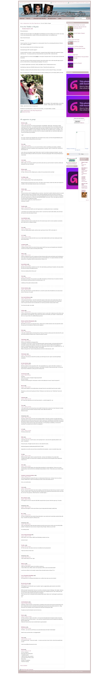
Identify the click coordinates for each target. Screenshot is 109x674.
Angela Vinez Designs (79, 671)
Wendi (22, 649)
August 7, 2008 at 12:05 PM (26, 417)
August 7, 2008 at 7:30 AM (25, 245)
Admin (59, 18)
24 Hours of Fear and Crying (73, 39)
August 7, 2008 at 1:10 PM (25, 455)
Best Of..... (29, 18)
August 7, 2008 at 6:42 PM (25, 488)
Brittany (23, 169)
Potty (33, 23)
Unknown (23, 397)
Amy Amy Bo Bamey (25, 297)
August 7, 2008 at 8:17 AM (25, 298)
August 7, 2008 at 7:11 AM (25, 236)
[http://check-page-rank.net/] (71, 158)
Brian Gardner (54, 671)
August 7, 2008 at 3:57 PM (25, 476)
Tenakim (23, 206)
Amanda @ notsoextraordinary (27, 475)
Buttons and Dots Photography (27, 321)
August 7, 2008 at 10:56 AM (26, 406)
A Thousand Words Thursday (39, 18)
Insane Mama (24, 264)
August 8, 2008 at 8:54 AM (25, 557)
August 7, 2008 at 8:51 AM (25, 331)
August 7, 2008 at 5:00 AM (25, 161)
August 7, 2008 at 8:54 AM (25, 355)
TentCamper (23, 339)
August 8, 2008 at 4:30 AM (25, 546)
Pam (22, 144)
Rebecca (23, 563)
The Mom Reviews (52, 18)
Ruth (22, 330)
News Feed (64, 2)
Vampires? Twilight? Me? (73, 54)
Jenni (22, 160)
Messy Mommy (24, 497)
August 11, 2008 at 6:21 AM (26, 650)
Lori (22, 429)
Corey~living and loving (26, 534)
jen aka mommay (24, 363)
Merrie (22, 385)
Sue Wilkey (23, 177)
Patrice (22, 615)
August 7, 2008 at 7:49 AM (25, 265)
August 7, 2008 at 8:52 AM (25, 340)
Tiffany (22, 253)
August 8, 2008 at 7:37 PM (25, 584)
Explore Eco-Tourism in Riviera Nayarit (84, 180)
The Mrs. (23, 545)
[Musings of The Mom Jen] (80, 148)
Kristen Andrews (24, 288)
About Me (22, 18)
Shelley (22, 189)
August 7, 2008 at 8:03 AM (25, 289)
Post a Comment (23, 665)
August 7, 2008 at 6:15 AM (25, 219)
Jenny (22, 487)
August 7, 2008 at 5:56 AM (25, 207)
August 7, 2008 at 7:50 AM (25, 277)
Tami (22, 276)
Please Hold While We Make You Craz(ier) (76, 24)
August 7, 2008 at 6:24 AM (25, 228)
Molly (22, 437)
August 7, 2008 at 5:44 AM (25, 178)
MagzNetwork (68, 671)
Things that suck (37, 23)
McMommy (23, 627)
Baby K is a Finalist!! (78, 63)
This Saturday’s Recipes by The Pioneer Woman (84, 187)
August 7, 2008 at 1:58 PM (25, 466)
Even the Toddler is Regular (29, 26)
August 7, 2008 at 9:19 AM (25, 375)
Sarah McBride (24, 218)
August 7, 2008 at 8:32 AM (25, 311)
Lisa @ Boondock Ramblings (27, 575)
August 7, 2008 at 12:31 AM (26, 124)
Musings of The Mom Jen (71, 148)
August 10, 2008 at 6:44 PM (26, 628)
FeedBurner (81, 122)
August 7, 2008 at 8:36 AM (25, 322)
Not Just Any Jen (24, 583)
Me (30, 23)
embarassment (26, 23)
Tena (22, 405)
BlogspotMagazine (61, 671)
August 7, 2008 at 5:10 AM (25, 170)
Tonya (22, 637)
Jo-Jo (22, 235)
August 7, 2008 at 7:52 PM (25, 499)
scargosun (23, 244)
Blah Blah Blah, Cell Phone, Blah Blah (75, 46)
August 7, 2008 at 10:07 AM (26, 398)
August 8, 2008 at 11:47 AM (26, 576)
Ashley (22, 310)
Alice (22, 464)
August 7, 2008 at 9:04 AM (25, 364)
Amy (22, 227)
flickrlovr (23, 123)
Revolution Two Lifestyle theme (45, 671)
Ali (21, 454)
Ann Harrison (24, 373)
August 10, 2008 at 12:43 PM (26, 616)
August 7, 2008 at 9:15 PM (25, 524)
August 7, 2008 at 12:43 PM (26, 438)
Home (21, 23)
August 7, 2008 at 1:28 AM (25, 145)
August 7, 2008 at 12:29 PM (26, 430)
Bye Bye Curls (76, 41)
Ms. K (22, 513)
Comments (87, 2)
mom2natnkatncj (24, 602)
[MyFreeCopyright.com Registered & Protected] (71, 163)
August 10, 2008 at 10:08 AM (26, 603)
